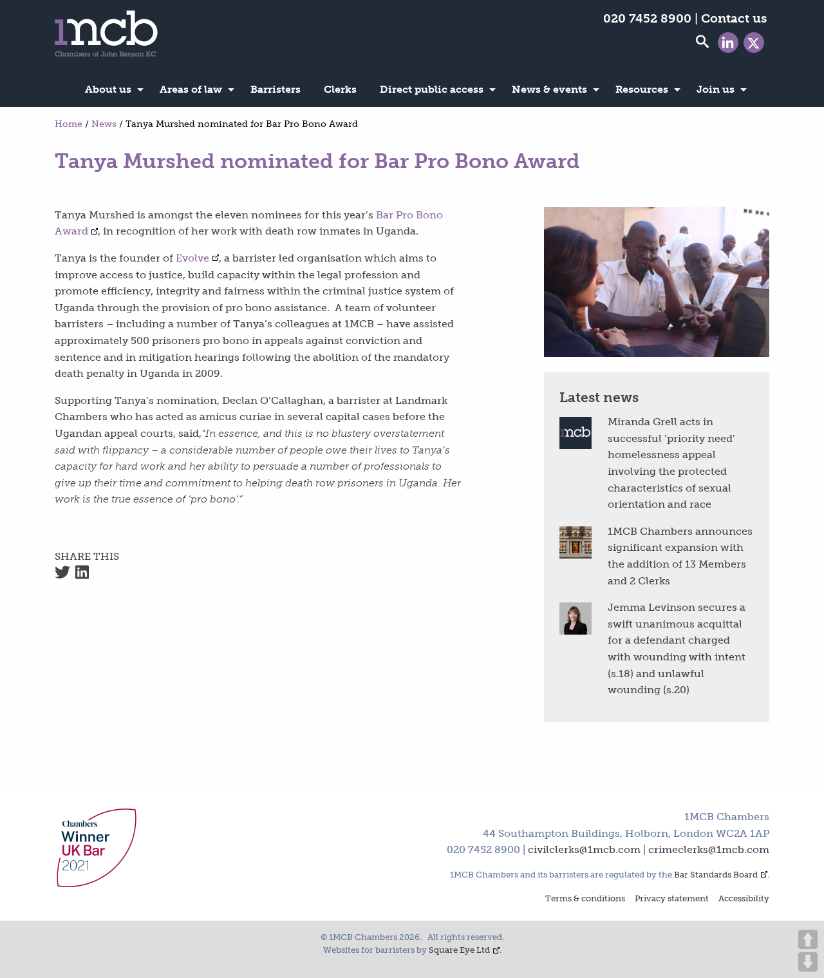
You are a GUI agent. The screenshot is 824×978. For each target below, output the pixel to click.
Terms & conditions (585, 899)
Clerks (340, 89)
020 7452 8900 (647, 18)
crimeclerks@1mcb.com (708, 849)
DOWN (808, 962)
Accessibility (743, 899)
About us (108, 89)
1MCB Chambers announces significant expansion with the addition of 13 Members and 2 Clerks (680, 556)
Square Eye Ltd (459, 950)
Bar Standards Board (716, 874)
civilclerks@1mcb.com (584, 849)
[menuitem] (111, 89)
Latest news (599, 397)
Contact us (734, 18)
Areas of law (191, 89)
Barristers (275, 89)
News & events (549, 89)
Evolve (192, 258)
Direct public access (431, 89)
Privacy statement (672, 899)
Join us (716, 89)
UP (808, 939)
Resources (641, 89)
